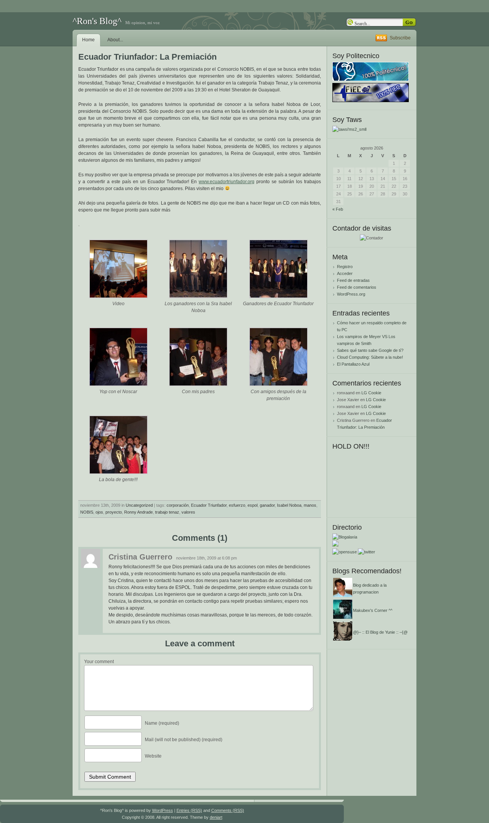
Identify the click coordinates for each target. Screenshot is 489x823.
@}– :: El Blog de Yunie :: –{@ (380, 632)
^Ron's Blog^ (97, 21)
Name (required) (162, 723)
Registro (345, 266)
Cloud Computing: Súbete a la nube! (370, 357)
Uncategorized (139, 505)
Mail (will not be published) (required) (183, 739)
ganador (267, 505)
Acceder (345, 273)
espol (252, 505)
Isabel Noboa (289, 505)
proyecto (113, 512)
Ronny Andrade (138, 512)
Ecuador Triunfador (209, 505)
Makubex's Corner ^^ (372, 610)
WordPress (162, 810)
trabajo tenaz (167, 512)
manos (310, 505)
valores (188, 512)
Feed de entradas (353, 280)
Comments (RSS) (227, 810)
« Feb (337, 209)
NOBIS (86, 512)
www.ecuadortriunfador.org (226, 181)
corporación (178, 505)
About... (115, 39)
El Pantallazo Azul (353, 364)
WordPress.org (351, 294)
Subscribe (400, 38)
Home (88, 39)
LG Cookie (371, 392)
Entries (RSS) (189, 810)
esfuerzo (237, 505)
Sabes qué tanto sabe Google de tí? (370, 350)
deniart (216, 817)
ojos (99, 512)
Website (153, 756)
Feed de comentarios (356, 287)
